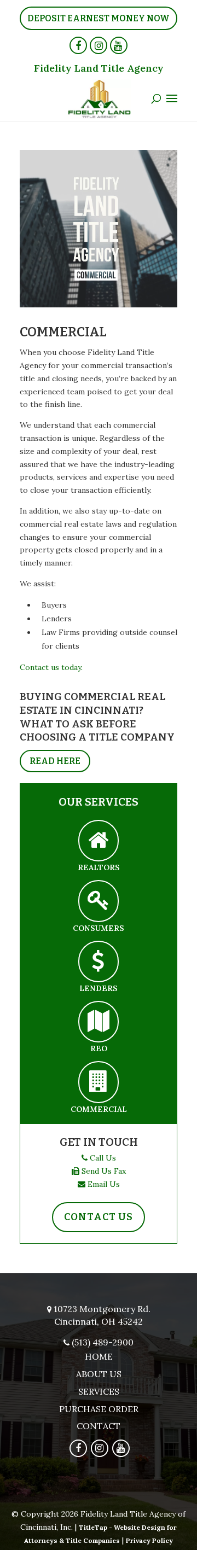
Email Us (104, 1184)
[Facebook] (78, 45)
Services (98, 1391)
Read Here (55, 761)
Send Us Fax (104, 1171)
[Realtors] (98, 841)
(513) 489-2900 (103, 1342)
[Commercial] (98, 1082)
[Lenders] (98, 962)
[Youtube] (119, 45)
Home (99, 1356)
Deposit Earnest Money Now (98, 18)
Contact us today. (51, 667)
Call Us (103, 1158)
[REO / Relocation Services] (98, 1022)
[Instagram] (98, 45)
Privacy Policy (149, 1540)
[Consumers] (98, 901)
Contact (98, 1425)
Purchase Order (98, 1408)
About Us (98, 1373)
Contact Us (98, 1217)
